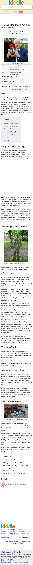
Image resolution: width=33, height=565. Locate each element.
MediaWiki (10, 559)
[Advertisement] (16, 18)
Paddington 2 (21, 108)
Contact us (26, 561)
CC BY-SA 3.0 (18, 554)
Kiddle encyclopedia (16, 529)
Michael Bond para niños (20, 485)
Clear (27, 7)
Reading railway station (23, 157)
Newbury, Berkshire (14, 69)
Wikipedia (15, 558)
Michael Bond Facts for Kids (9, 537)
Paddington (11, 108)
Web (6, 11)
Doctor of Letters (11, 390)
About (14, 561)
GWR (14, 397)
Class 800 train (5, 394)
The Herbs (16, 363)
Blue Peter (8, 282)
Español (26, 11)
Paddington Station (6, 296)
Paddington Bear (14, 84)
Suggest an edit (18, 543)
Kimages (16, 11)
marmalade (27, 291)
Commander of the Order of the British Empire (19, 382)
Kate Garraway (5, 452)
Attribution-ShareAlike (14, 533)
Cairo (7, 270)
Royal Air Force (16, 218)
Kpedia (21, 11)
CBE (16, 36)
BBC (4, 213)
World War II (8, 209)
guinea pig (17, 322)
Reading (3, 155)
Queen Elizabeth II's (7, 342)
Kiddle (2, 561)
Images (10, 11)
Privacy (19, 561)
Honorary (4, 390)
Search (30, 7)
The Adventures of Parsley (15, 474)
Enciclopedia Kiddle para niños (9, 562)
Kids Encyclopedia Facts (7, 27)
